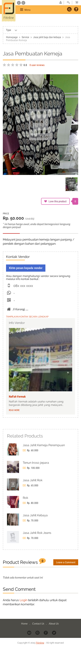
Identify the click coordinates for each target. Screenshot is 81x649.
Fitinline (40, 642)
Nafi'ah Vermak (17, 396)
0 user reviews (37, 65)
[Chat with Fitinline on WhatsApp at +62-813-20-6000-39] (23, 3)
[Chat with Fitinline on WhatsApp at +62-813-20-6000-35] (19, 3)
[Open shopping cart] (75, 3)
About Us (54, 623)
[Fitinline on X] (54, 632)
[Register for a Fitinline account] (60, 3)
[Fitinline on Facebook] (46, 632)
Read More (14, 410)
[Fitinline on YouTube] (29, 632)
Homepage (12, 37)
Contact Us (38, 623)
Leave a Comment (65, 562)
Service (25, 37)
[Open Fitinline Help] (76, 9)
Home (24, 623)
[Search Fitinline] (69, 9)
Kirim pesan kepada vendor (25, 268)
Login (23, 600)
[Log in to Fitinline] (68, 3)
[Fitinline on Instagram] (37, 632)
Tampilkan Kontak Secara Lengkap (27, 316)
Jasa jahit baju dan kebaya (47, 37)
